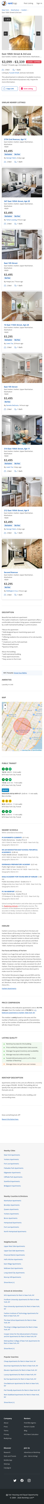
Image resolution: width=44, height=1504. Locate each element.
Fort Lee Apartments (11, 1164)
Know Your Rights (20, 673)
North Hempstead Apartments (15, 1231)
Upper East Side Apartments (14, 1251)
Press (6, 1426)
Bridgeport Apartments (12, 1186)
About (6, 1423)
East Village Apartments (12, 1264)
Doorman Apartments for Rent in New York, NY (21, 1366)
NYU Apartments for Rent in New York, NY (19, 1295)
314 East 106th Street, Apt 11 (17, 448)
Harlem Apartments (9, 988)
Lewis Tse (9, 343)
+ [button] (5, 705)
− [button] (5, 708)
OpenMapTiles (26, 750)
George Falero (11, 158)
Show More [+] (9, 1282)
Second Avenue (11, 572)
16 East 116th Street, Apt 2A (16, 325)
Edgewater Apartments (12, 1172)
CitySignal (7, 1468)
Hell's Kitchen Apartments (13, 1259)
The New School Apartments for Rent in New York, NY (20, 1321)
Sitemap (7, 1464)
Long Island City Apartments (14, 1273)
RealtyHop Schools (11, 906)
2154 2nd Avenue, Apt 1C (15, 139)
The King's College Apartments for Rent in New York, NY (21, 1328)
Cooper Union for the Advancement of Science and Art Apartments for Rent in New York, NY (20, 1335)
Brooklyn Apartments (12, 1205)
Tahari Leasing (11, 220)
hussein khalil (14, 73)
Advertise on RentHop (32, 1452)
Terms (6, 1430)
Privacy (6, 1434)
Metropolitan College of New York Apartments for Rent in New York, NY (22, 1342)
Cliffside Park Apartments (13, 1177)
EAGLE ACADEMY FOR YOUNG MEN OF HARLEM (19, 877)
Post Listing (28, 3)
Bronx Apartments (10, 1218)
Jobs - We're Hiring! (31, 1456)
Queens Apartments (11, 1209)
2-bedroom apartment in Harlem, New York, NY (19, 1011)
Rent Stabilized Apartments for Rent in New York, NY (21, 1396)
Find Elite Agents (30, 1423)
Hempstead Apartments (13, 1222)
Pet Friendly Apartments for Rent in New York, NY (22, 1390)
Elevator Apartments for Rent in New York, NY (20, 1370)
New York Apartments (12, 1155)
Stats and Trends (10, 1456)
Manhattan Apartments (12, 1200)
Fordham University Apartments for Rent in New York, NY (21, 1300)
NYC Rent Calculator (31, 1434)
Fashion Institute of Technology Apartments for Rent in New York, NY (21, 1314)
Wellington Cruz (12, 591)
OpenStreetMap (37, 750)
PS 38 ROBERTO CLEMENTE (12, 837)
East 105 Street (10, 263)
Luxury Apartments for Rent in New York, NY (20, 1374)
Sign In (39, 3)
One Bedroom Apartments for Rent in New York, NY (21, 1384)
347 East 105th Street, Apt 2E (17, 201)
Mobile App (8, 1460)
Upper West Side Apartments (14, 1246)
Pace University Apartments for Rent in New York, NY (22, 1307)
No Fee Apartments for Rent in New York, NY (20, 1379)
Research (7, 1452)
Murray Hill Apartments (12, 1277)
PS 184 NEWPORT (8, 891)
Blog (25, 1430)
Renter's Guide (29, 1426)
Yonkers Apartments (11, 1159)
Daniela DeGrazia (12, 405)
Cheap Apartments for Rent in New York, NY (20, 1361)
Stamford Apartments (12, 1181)
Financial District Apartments (14, 1255)
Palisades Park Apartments (13, 1168)
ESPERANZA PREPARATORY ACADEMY (16, 864)
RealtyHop (7, 1438)
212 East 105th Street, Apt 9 (16, 510)
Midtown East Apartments (13, 1268)
